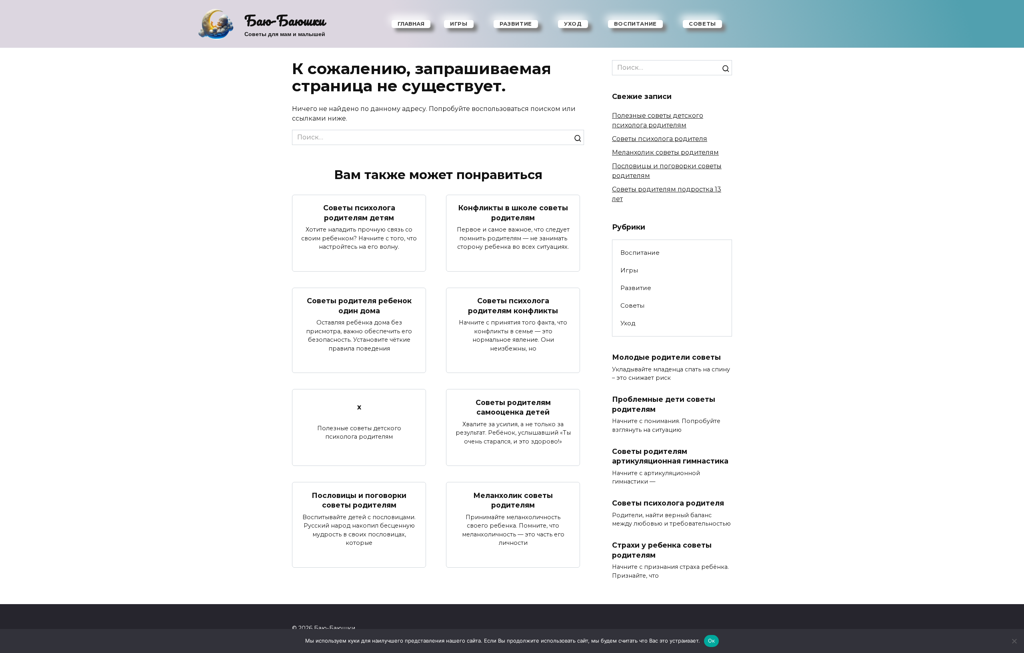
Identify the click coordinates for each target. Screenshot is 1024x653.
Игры (459, 23)
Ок (711, 640)
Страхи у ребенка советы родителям (662, 550)
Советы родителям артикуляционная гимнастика (670, 456)
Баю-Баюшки (284, 20)
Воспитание (635, 23)
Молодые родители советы (666, 357)
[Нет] (1014, 641)
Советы (702, 23)
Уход (573, 23)
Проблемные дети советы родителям (663, 404)
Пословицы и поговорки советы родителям (359, 500)
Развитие (516, 23)
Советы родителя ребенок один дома (359, 305)
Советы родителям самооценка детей (513, 407)
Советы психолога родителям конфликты (513, 305)
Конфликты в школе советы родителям (513, 213)
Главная (411, 23)
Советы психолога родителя (659, 139)
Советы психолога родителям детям (359, 213)
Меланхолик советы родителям (513, 500)
